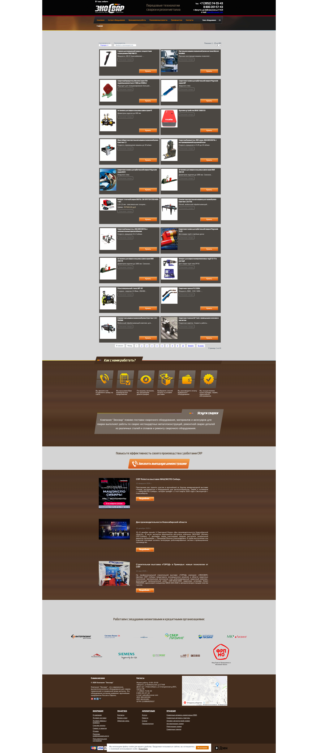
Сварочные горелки (174, 729)
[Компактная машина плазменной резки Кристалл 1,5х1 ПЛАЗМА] (109, 338)
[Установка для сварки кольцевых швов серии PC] (109, 131)
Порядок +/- (104, 45)
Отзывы (96, 731)
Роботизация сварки (174, 726)
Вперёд (191, 346)
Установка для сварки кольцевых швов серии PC (135, 110)
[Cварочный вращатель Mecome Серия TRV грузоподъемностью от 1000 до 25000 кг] (109, 101)
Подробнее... (145, 498)
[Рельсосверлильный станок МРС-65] (109, 309)
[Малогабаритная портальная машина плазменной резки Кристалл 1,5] (109, 160)
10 (183, 346)
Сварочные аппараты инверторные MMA (182, 715)
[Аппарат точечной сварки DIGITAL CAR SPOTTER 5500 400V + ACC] (109, 210)
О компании (97, 715)
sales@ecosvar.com (215, 12)
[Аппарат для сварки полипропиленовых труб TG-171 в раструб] (170, 279)
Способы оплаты (99, 725)
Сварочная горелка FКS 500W (189, 288)
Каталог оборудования (116, 20)
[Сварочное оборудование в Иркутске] (109, 12)
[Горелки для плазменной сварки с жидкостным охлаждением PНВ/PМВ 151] (109, 66)
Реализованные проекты (158, 20)
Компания (100, 20)
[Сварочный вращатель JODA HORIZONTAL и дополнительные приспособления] (109, 249)
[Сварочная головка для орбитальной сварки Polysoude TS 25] (170, 249)
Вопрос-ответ (122, 718)
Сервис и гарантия (100, 728)
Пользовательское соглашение (100, 740)
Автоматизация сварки (175, 724)
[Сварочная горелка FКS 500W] (170, 303)
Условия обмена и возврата (99, 722)
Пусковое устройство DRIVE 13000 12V (192, 110)
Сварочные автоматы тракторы (178, 718)
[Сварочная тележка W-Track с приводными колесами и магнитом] (170, 338)
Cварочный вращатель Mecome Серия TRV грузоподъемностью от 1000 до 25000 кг (133, 82)
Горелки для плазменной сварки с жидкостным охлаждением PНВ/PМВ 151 (135, 52)
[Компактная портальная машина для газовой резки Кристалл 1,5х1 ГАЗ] (170, 220)
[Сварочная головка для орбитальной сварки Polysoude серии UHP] (170, 101)
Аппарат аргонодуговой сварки (178, 721)
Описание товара (125, 60)
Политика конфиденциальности (101, 735)
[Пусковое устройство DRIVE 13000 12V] (170, 127)
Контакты (189, 20)
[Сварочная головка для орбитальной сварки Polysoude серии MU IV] (109, 190)
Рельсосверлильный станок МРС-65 (130, 288)
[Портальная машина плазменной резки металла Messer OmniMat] (170, 71)
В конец (201, 346)
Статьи (144, 721)
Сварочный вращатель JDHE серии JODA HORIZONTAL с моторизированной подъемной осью (198, 141)
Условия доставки (99, 718)
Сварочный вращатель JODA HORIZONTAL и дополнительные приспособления (132, 230)
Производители (176, 20)
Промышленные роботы (137, 20)
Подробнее (143, 749)
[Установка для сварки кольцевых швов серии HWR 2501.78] (109, 279)
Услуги (144, 715)
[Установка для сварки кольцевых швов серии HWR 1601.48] (170, 190)
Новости (145, 718)
